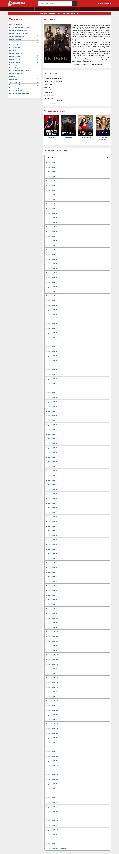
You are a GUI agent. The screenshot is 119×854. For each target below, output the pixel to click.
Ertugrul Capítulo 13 (51, 218)
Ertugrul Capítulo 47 (51, 374)
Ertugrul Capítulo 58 (51, 425)
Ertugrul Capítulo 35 (51, 319)
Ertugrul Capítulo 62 (51, 443)
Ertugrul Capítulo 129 (52, 751)
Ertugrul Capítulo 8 (51, 195)
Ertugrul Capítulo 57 (51, 420)
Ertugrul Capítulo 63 (51, 448)
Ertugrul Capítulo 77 (51, 512)
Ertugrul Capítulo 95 (51, 595)
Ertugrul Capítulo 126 (52, 738)
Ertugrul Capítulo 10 (51, 204)
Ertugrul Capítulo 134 (52, 774)
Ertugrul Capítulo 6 (51, 185)
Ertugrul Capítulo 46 (51, 369)
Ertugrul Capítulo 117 (52, 696)
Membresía (47, 9)
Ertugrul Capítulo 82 (51, 535)
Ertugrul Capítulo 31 (51, 300)
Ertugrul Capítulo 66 (51, 461)
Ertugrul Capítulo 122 (52, 719)
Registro (108, 3)
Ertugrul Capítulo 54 (51, 406)
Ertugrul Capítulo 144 (52, 820)
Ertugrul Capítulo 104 (52, 636)
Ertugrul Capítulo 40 (51, 342)
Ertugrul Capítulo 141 (52, 807)
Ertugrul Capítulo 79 (51, 521)
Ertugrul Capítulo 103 (52, 632)
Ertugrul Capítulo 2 (51, 167)
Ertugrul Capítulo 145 (52, 825)
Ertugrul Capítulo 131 (52, 761)
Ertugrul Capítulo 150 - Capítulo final (56, 848)
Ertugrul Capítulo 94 (51, 590)
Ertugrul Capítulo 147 (52, 834)
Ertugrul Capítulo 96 (51, 600)
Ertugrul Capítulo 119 (52, 705)
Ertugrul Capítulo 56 (51, 415)
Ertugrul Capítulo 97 (51, 604)
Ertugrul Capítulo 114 (52, 682)
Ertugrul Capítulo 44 (51, 360)
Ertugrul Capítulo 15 (51, 227)
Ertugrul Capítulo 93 (51, 586)
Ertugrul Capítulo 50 (51, 388)
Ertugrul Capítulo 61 (51, 438)
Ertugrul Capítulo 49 (51, 383)
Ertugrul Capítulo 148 (52, 839)
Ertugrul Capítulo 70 (51, 480)
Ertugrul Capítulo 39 (51, 337)
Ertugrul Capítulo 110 (52, 664)
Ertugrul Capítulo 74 (51, 498)
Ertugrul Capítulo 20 (51, 250)
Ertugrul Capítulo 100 (52, 618)
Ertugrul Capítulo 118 (52, 701)
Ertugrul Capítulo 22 (51, 259)
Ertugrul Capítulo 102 (52, 627)
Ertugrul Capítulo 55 (51, 411)
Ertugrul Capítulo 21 (51, 254)
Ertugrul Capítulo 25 (51, 273)
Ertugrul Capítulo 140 (52, 802)
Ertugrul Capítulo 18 (51, 241)
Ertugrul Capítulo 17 (51, 236)
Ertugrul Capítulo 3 (51, 172)
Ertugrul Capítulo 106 (52, 646)
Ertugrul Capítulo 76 (51, 507)
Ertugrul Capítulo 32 (51, 305)
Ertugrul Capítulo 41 (51, 346)
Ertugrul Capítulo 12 (51, 213)
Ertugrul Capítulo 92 (51, 581)
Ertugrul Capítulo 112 (52, 673)
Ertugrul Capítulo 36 (51, 323)
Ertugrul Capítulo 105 (52, 641)
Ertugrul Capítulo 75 (51, 503)
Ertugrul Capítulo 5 (51, 181)
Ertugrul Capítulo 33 (51, 310)
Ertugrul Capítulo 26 (51, 277)
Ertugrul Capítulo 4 (51, 176)
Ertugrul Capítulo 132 (52, 765)
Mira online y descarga (59, 14)
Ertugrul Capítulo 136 (52, 784)
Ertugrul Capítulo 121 (52, 715)
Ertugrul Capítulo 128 (52, 747)
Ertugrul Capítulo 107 (52, 650)
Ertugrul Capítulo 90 (51, 572)
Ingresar (102, 3)
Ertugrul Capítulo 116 (52, 692)
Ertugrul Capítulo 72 (51, 489)
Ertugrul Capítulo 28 (51, 287)
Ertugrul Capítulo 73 (51, 494)
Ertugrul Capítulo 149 (52, 843)
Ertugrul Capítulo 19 (51, 245)
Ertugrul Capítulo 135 (52, 779)
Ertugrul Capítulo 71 (51, 484)
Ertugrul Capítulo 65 (51, 457)
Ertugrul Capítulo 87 (51, 558)
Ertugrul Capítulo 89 (51, 567)
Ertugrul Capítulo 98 (51, 609)
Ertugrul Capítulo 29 (51, 291)
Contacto (54, 9)
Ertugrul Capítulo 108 (52, 655)
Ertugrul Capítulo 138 (52, 793)
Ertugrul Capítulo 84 (51, 544)
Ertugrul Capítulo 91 (51, 577)
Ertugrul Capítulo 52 (51, 397)
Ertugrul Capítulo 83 (51, 540)
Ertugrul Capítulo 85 (51, 549)
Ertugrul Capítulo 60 (51, 434)
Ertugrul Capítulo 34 (51, 314)
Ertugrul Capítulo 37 (51, 328)
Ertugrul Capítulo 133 (52, 770)
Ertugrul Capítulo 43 (51, 356)
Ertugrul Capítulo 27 (51, 282)
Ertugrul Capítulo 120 (52, 710)
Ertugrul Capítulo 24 (51, 268)
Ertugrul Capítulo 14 (51, 222)
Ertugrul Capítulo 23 (51, 264)
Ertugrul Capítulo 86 (51, 554)
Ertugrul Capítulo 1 (51, 162)
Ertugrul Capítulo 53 (51, 402)
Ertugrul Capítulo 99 (51, 613)
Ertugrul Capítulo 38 (51, 333)
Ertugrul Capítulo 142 (52, 811)
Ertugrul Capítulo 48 (51, 379)
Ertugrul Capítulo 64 (51, 452)
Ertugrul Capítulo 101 (52, 623)
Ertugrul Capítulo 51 (51, 392)
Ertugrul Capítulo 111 (52, 669)
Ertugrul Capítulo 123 (52, 724)
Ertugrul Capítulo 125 (52, 733)
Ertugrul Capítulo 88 (51, 563)
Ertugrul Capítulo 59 (51, 429)
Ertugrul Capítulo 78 (51, 517)
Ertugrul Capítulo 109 (52, 659)
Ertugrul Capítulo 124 (52, 728)
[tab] (77, 157)
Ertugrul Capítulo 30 (51, 296)
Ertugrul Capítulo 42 (51, 351)
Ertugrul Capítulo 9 (51, 199)
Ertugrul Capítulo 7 (51, 190)
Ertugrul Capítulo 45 (51, 365)
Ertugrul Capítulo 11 (51, 208)
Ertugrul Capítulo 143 (52, 816)
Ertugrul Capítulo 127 (52, 742)
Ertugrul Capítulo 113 (52, 678)
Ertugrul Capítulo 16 (51, 231)
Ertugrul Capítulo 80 (51, 526)
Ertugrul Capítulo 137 (52, 788)
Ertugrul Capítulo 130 (52, 756)
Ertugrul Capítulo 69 (51, 475)
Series (18, 9)
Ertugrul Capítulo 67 (51, 466)
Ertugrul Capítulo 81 (51, 531)
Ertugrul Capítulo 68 (51, 471)
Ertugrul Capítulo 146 (52, 830)
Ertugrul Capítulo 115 (52, 687)
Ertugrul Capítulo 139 (52, 797)
